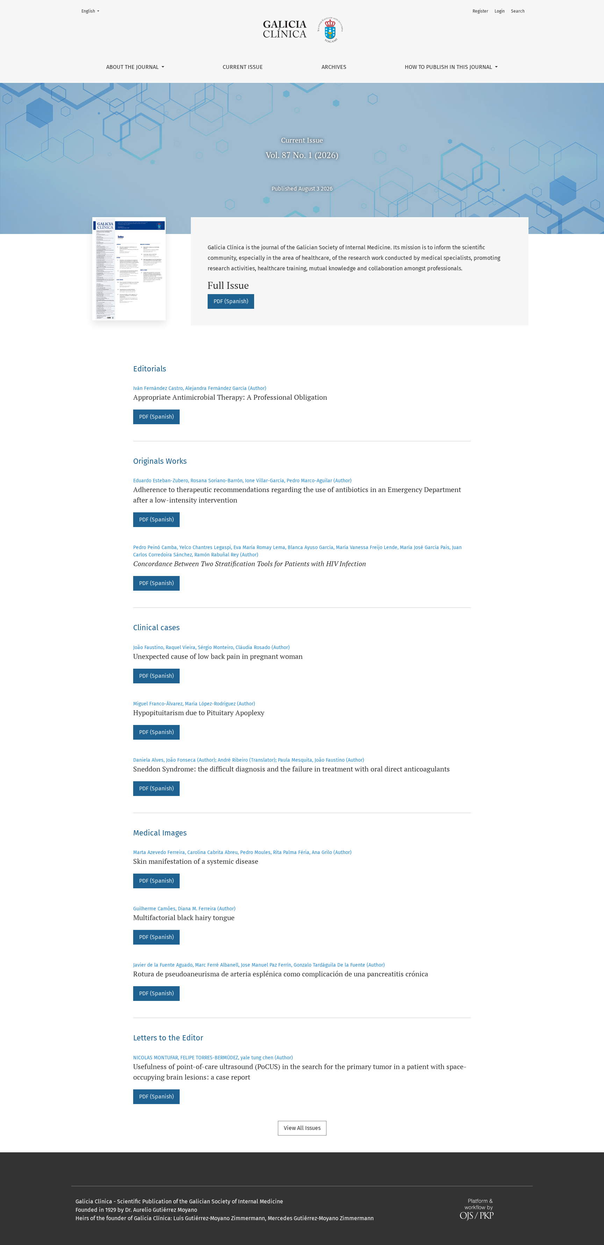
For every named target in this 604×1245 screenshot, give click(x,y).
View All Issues (302, 1128)
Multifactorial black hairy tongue (184, 917)
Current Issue (243, 67)
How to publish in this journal (449, 67)
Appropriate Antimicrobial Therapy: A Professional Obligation (230, 397)
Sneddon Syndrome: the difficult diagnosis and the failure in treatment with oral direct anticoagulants (291, 769)
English (92, 11)
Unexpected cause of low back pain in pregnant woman (218, 656)
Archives (334, 67)
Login (500, 11)
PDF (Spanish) (231, 301)
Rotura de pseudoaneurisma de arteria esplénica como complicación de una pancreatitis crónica (280, 974)
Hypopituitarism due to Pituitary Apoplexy (198, 712)
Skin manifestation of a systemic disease (195, 861)
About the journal (133, 67)
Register (480, 11)
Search (518, 11)
